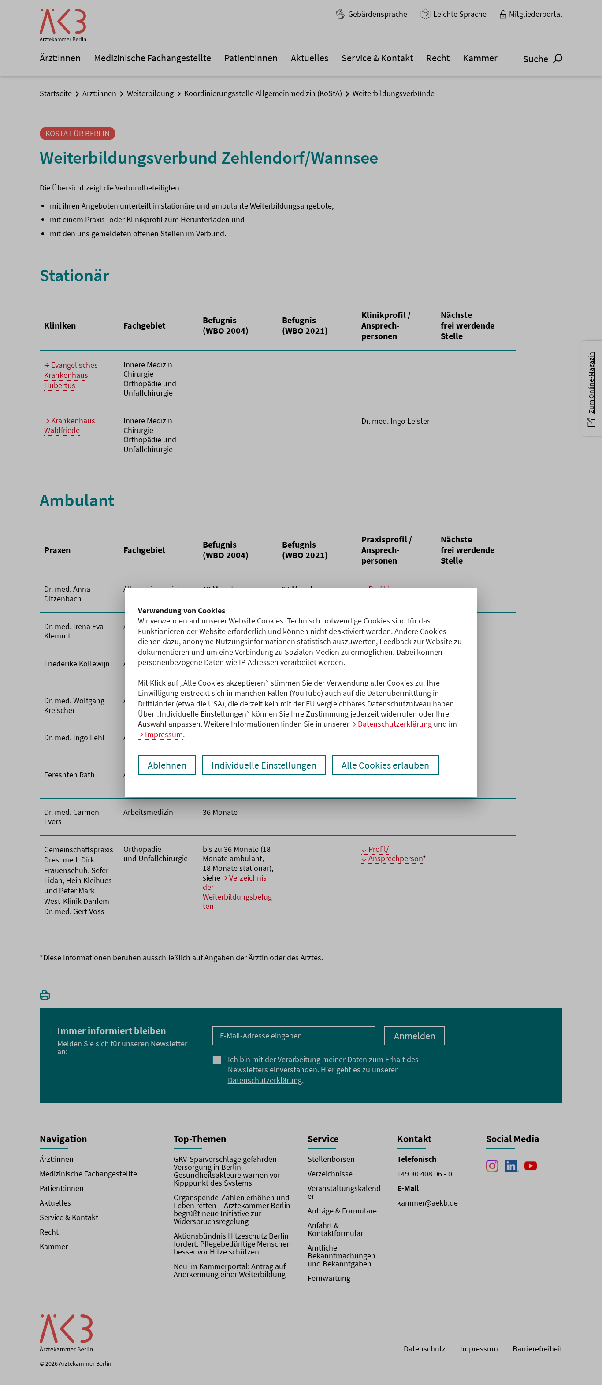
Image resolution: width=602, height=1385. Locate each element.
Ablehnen (167, 765)
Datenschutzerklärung (395, 724)
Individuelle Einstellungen (264, 765)
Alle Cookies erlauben (385, 765)
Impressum (164, 734)
